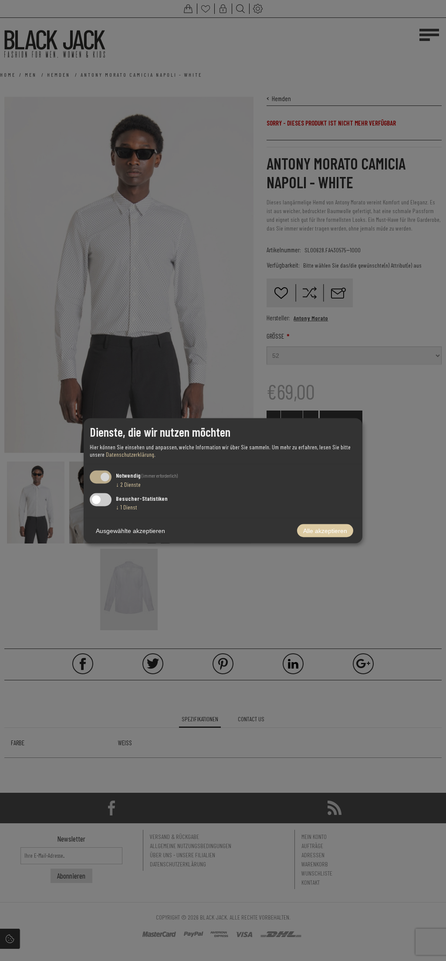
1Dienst (126, 506)
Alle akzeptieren (325, 530)
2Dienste (128, 484)
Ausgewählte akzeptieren (130, 530)
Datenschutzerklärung (130, 454)
